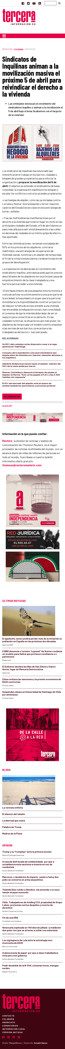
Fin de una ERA (10, 917)
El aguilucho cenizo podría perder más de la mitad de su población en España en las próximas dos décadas (32, 640)
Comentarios (10, 1025)
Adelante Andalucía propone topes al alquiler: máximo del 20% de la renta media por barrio (31, 364)
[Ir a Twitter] (28, 3)
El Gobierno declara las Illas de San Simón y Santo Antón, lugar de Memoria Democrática (29, 668)
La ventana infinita (12, 807)
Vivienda (18, 49)
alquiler (7, 406)
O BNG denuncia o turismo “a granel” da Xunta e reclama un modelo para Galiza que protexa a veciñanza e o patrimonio (32, 654)
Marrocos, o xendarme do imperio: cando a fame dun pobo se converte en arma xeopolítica (30, 878)
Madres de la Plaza (12, 833)
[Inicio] (19, 16)
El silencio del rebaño (13, 814)
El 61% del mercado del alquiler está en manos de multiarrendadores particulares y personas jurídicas (28, 384)
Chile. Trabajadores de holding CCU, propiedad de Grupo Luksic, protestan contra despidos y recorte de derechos (32, 905)
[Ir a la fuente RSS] (39, 3)
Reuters (7, 440)
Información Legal (13, 1029)
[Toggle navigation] (4, 36)
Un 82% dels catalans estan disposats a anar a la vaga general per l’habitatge (29, 345)
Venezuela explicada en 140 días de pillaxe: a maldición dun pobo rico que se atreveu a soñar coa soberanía (31, 929)
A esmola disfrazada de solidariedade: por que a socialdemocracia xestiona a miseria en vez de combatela (28, 864)
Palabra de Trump (11, 827)
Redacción (7, 49)
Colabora (8, 1019)
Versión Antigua (12, 1032)
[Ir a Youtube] (34, 3)
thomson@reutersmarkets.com (21, 465)
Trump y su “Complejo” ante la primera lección (27, 851)
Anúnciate (8, 1022)
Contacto (8, 1015)
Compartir (13, 396)
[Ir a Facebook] (23, 3)
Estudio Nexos (40, 1043)
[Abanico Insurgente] (32, 572)
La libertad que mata (13, 820)
